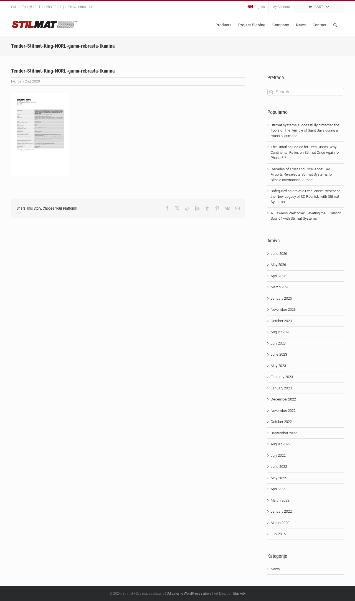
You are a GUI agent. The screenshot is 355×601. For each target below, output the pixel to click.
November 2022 (283, 411)
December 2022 (283, 399)
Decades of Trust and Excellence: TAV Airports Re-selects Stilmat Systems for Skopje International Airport (302, 174)
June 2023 (279, 354)
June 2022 (279, 466)
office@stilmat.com (79, 7)
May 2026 (278, 265)
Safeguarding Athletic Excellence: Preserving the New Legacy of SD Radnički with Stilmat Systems (305, 196)
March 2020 (280, 523)
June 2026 (279, 253)
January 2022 (281, 511)
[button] (335, 24)
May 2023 (278, 366)
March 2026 (280, 287)
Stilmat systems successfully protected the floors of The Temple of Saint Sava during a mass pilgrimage (305, 130)
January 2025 (281, 298)
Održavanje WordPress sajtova (189, 593)
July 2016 (278, 534)
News (275, 569)
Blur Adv (239, 593)
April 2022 (278, 489)
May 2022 (278, 478)
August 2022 (280, 444)
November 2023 (283, 309)
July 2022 (278, 455)
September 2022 (284, 433)
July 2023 (278, 343)
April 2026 (278, 276)
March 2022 (280, 500)
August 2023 (280, 332)
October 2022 (281, 422)
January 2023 (281, 388)
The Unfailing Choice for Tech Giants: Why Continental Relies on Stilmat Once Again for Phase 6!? (305, 152)
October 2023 (281, 321)
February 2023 (282, 377)
